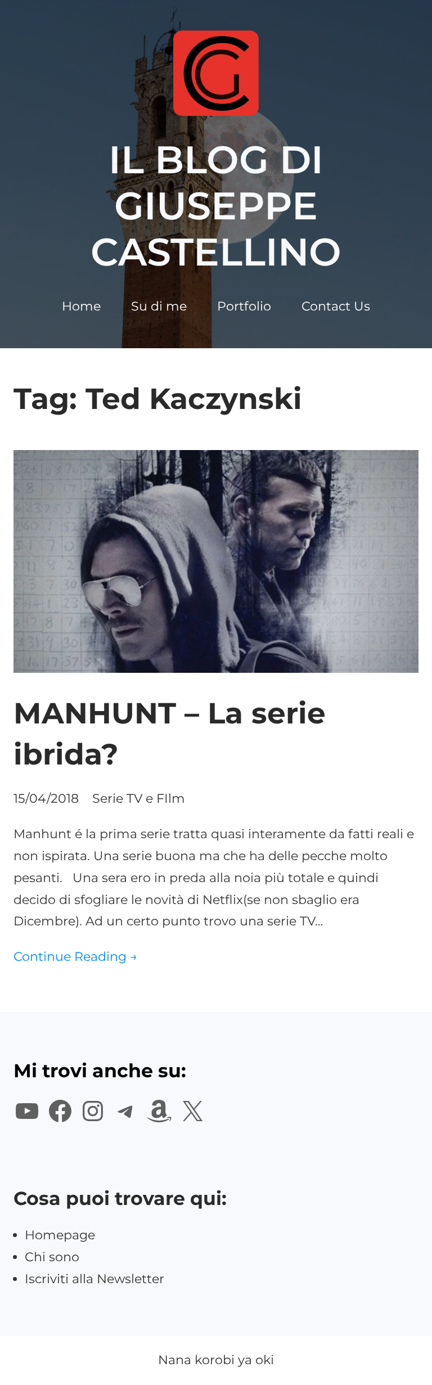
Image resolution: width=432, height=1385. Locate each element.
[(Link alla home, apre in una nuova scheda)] (216, 73)
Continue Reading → (75, 956)
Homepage (60, 1235)
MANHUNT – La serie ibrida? (170, 733)
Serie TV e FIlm (138, 798)
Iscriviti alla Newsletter (94, 1279)
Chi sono (52, 1257)
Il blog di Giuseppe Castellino (216, 205)
